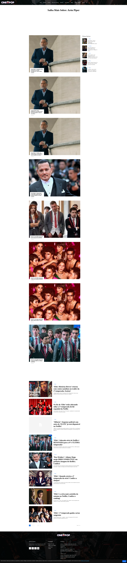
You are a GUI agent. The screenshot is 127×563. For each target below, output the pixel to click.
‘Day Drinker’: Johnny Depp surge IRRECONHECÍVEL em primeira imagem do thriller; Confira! (36, 195)
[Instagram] (33, 548)
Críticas (61, 547)
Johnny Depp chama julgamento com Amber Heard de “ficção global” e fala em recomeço (37, 112)
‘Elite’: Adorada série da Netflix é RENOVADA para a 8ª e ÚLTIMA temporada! (67, 442)
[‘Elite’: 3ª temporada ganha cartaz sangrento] (40, 514)
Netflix (55, 384)
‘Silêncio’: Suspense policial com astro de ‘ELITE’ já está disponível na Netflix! (67, 424)
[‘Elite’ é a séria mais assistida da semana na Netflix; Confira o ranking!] (40, 496)
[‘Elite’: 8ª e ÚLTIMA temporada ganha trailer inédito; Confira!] (54, 301)
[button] (87, 2)
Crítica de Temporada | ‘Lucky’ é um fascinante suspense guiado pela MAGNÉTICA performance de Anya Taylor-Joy (69, 550)
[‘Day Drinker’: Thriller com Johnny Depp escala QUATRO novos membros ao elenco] (54, 136)
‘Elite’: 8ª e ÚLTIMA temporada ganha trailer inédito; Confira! (37, 320)
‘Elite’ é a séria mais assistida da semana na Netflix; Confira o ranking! (66, 496)
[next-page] (40, 525)
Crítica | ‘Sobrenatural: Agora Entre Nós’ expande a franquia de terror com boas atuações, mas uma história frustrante (68, 556)
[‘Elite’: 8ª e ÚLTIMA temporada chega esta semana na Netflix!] (54, 260)
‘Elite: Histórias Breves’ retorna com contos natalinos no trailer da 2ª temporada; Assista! (66, 389)
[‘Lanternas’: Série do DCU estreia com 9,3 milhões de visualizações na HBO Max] (84, 69)
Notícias (55, 454)
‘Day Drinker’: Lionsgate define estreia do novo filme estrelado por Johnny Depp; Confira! (37, 71)
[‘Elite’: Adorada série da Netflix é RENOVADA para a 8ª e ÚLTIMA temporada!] (40, 443)
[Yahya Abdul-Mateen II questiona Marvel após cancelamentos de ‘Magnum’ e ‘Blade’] (84, 48)
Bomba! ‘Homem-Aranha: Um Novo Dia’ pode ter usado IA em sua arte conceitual (92, 63)
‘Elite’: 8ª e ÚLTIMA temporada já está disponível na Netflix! (37, 237)
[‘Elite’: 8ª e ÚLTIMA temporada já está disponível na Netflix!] (54, 219)
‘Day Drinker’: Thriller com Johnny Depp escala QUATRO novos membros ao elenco (36, 154)
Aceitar (124, 561)
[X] (35, 548)
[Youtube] (38, 548)
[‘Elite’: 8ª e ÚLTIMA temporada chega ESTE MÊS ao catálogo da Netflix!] (54, 343)
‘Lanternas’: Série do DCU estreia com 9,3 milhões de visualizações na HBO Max (92, 70)
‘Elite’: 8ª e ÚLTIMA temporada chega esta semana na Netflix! (37, 279)
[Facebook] (30, 548)
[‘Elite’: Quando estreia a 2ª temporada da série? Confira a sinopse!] (40, 478)
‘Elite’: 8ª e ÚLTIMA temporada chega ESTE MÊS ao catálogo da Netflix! (37, 360)
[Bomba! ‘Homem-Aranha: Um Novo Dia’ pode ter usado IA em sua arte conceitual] (84, 62)
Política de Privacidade (85, 560)
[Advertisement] (63, 20)
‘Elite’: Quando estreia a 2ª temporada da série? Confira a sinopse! (65, 478)
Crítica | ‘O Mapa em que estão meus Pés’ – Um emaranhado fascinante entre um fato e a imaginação (69, 545)
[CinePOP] (12, 2)
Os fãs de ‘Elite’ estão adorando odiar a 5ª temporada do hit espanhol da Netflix (66, 407)
